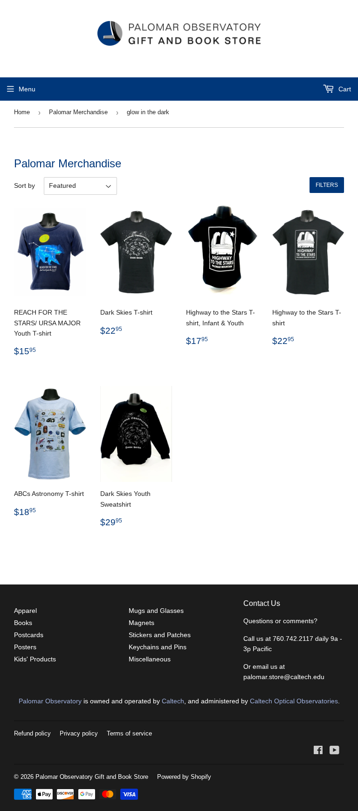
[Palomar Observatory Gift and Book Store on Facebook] (318, 751)
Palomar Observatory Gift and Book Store (91, 776)
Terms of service (129, 733)
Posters (25, 647)
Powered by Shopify (184, 776)
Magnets (141, 622)
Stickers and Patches (160, 635)
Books (23, 622)
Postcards (28, 635)
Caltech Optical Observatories (294, 701)
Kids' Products (35, 659)
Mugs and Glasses (156, 610)
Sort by (24, 185)
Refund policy (32, 733)
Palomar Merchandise (78, 112)
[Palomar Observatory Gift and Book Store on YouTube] (334, 751)
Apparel (25, 610)
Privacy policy (79, 733)
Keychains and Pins (157, 647)
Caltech (173, 701)
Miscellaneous (150, 659)
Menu (27, 89)
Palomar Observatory (50, 701)
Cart (344, 89)
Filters (327, 185)
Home (22, 112)
